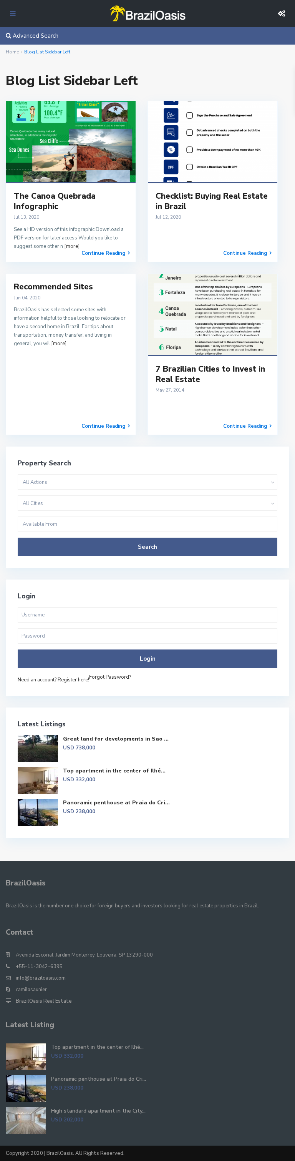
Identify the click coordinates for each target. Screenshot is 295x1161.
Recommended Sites (53, 286)
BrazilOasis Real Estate (44, 1001)
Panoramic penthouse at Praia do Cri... (116, 802)
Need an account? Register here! (53, 679)
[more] (72, 246)
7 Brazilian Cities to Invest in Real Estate (210, 374)
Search (147, 547)
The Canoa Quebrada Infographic (55, 201)
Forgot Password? (110, 677)
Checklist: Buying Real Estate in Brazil (212, 201)
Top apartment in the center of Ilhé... (114, 770)
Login (148, 659)
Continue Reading (103, 253)
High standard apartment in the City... (98, 1110)
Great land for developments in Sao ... (116, 738)
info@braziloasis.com (41, 978)
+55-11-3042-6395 (39, 966)
